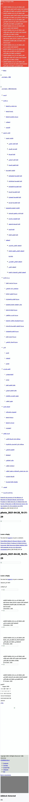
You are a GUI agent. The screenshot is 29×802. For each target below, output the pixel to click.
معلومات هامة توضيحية (12, 482)
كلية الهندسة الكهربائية (15, 187)
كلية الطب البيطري (13, 160)
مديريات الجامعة (6, 277)
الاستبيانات (4, 723)
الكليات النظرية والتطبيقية (13, 208)
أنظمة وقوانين (9, 374)
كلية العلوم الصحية (13, 165)
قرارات (7, 380)
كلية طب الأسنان (13, 149)
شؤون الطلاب (9, 401)
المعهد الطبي (12, 267)
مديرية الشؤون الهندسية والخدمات (15, 326)
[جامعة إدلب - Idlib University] (7, 82)
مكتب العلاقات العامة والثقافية (14, 305)
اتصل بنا (24, 723)
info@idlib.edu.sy (5, 760)
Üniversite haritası (11, 753)
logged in (10, 538)
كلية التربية (11, 229)
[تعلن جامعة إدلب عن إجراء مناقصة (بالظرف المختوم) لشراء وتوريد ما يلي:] (10, 611)
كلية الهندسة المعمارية (15, 197)
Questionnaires (5, 738)
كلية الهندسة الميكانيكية (15, 181)
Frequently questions (13, 734)
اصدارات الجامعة (10, 423)
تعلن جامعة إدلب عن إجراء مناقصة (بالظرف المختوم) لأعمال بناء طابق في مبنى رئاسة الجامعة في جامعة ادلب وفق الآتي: (14, 51)
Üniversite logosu (22, 748)
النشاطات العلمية (6, 406)
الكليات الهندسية (10, 170)
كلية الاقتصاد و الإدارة (14, 219)
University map (13, 738)
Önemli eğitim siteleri (11, 743)
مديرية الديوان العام (11, 337)
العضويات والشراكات (11, 412)
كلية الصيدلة (12, 154)
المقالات (8, 122)
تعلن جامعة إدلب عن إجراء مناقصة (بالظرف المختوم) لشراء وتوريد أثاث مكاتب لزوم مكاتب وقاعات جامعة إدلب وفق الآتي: (14, 32)
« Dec (2, 703)
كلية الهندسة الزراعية (14, 203)
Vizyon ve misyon (4, 748)
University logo (23, 735)
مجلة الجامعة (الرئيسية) (8, 492)
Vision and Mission (5, 734)
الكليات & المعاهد (6, 133)
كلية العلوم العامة (13, 235)
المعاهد (8, 240)
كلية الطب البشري (13, 144)
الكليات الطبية (9, 138)
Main (5, 729)
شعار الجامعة (24, 719)
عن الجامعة (5, 100)
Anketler (4, 753)
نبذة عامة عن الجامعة (11, 106)
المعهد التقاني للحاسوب (15, 246)
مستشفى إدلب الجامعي (12, 289)
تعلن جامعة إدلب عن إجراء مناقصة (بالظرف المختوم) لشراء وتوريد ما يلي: (14, 27)
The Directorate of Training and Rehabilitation (23, 729)
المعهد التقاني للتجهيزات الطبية (17, 272)
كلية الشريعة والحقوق (14, 224)
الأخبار (4, 347)
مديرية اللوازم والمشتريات (12, 299)
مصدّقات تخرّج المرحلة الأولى (13, 439)
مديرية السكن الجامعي (12, 342)
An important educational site (13, 729)
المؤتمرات (8, 428)
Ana (4, 743)
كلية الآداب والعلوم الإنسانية (16, 213)
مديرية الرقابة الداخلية (11, 310)
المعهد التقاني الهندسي (15, 262)
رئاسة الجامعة (9, 111)
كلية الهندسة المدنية (14, 192)
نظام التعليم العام (10, 385)
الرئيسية (4, 95)
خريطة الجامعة (9, 417)
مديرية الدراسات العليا (11, 283)
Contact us (23, 738)
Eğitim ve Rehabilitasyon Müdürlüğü (22, 742)
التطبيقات (5, 487)
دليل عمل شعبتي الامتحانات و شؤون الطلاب (17, 471)
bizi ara (22, 753)
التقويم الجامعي (10, 450)
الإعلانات (8, 358)
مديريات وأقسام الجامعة (12, 117)
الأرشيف (8, 128)
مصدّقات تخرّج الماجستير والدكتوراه (15, 444)
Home (2, 498)
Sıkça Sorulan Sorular (11, 748)
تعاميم (7, 364)
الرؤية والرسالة (4, 719)
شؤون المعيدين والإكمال (12, 396)
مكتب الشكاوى (10, 460)
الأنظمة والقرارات (6, 369)
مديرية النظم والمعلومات (12, 331)
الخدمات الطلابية (6, 433)
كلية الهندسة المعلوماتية (15, 176)
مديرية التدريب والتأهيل (12, 315)
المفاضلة (8, 455)
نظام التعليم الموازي (11, 391)
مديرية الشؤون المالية (11, 294)
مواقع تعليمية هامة (11, 713)
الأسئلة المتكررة (10, 476)
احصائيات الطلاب (10, 466)
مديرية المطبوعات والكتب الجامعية (15, 321)
